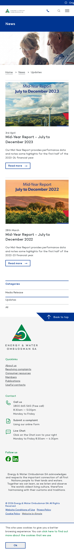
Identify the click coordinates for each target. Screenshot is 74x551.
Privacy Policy (44, 509)
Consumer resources (18, 373)
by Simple (37, 513)
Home (9, 72)
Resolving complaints (18, 369)
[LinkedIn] (15, 459)
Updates (10, 299)
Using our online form (26, 424)
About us (11, 365)
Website (26, 513)
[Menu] (67, 10)
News (21, 72)
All (6, 307)
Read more (15, 165)
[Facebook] (8, 459)
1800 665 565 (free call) (28, 405)
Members (11, 377)
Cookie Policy (12, 513)
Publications (12, 380)
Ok (15, 545)
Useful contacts (15, 384)
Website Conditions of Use (20, 509)
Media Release (14, 292)
